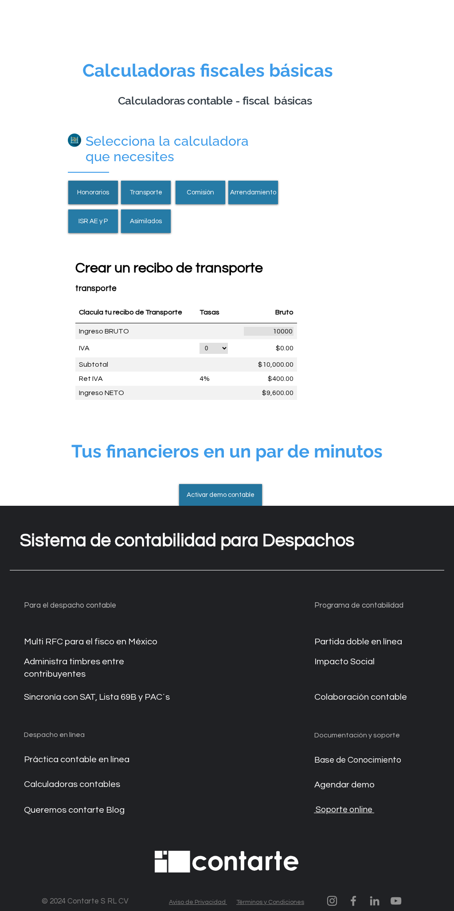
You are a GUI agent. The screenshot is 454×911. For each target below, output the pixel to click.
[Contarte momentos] (332, 900)
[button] (220, 495)
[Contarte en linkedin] (374, 900)
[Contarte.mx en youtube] (396, 900)
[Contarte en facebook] (353, 900)
